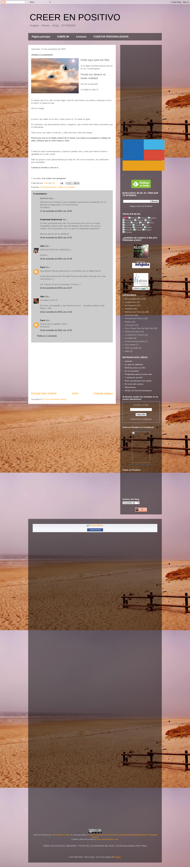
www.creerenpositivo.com (107, 839)
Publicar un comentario (47, 336)
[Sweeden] (146, 225)
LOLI (42, 246)
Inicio (75, 393)
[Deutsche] (132, 218)
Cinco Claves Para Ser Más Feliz (139, 328)
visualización (130, 302)
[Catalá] (136, 225)
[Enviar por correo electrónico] (66, 183)
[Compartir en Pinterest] (78, 183)
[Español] (127, 225)
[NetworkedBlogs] (95, 525)
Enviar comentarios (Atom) (55, 399)
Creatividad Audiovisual (51, 219)
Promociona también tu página (141, 464)
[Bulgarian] (146, 230)
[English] (123, 218)
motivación (129, 325)
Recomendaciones (48, 187)
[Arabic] (126, 223)
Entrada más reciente (44, 393)
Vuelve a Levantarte (66, 187)
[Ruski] (150, 223)
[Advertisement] (72, 367)
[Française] (142, 218)
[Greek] (134, 223)
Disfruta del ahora (132, 332)
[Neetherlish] (127, 230)
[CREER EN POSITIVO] (141, 462)
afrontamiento (131, 305)
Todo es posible (131, 348)
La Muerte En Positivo (134, 335)
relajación (129, 309)
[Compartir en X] (72, 183)
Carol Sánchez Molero (60, 835)
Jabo (42, 296)
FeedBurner (147, 419)
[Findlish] (138, 227)
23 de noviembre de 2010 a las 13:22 (56, 312)
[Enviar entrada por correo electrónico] (61, 183)
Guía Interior (130, 345)
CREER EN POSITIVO (75, 17)
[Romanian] (127, 232)
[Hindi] (142, 223)
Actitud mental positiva (135, 341)
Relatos (128, 322)
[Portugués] (128, 220)
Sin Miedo (129, 338)
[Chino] (148, 220)
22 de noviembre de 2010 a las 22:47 (56, 288)
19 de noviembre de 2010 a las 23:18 (56, 259)
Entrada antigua (103, 393)
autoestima (129, 315)
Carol (42, 267)
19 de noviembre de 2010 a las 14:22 (56, 237)
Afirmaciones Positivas (135, 312)
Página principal (41, 36)
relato (127, 351)
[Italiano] (152, 218)
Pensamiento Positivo (134, 318)
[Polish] (137, 230)
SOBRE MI (63, 36)
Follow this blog (95, 530)
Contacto (81, 36)
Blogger (117, 857)
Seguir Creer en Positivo (141, 206)
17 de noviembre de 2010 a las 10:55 (56, 211)
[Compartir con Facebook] (75, 183)
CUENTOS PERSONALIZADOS (111, 36)
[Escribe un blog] (69, 183)
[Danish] (148, 227)
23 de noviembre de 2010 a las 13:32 (56, 330)
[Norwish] (127, 227)
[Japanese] (139, 220)
